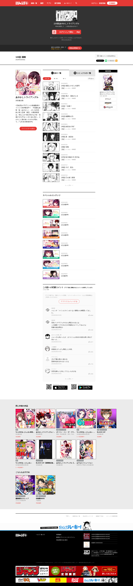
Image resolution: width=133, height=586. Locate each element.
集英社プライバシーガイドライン (65, 537)
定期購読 (112, 3)
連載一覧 (34, 3)
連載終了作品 (99, 516)
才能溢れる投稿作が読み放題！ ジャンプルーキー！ (66, 525)
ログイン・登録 (98, 3)
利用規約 (58, 534)
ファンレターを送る (28, 128)
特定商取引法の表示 (62, 540)
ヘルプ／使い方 (40, 534)
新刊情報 (58, 3)
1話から (92, 78)
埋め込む (112, 60)
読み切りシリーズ (88, 516)
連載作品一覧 (76, 516)
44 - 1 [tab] (64, 78)
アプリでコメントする (69, 301)
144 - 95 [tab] (47, 78)
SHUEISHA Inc (40, 562)
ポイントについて (66, 39)
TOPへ (68, 516)
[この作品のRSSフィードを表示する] (116, 61)
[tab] (56, 73)
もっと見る (68, 185)
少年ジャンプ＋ (22, 3)
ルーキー (68, 3)
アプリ (49, 3)
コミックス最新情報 (111, 516)
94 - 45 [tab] (55, 78)
